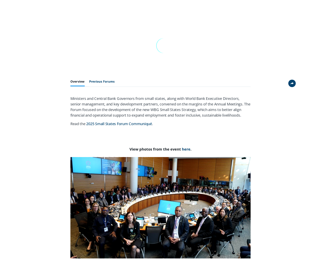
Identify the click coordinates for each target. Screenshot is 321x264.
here (186, 149)
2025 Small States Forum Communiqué (119, 123)
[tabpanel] (160, 113)
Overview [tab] (77, 82)
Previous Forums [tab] (102, 82)
